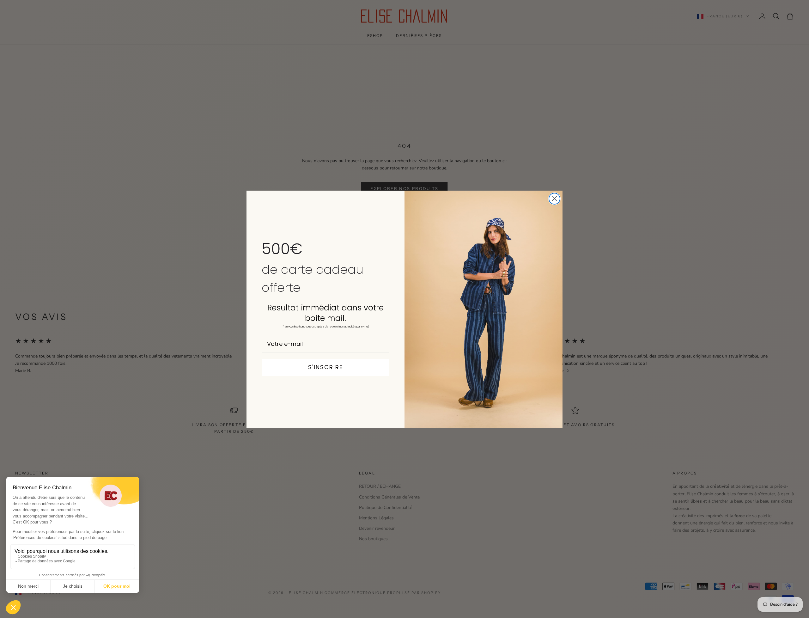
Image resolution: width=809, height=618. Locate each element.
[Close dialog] (554, 198)
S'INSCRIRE (325, 367)
